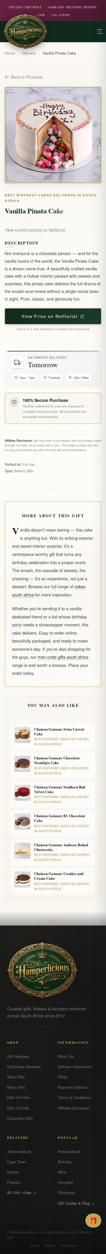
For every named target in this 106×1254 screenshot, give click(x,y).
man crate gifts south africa (63, 657)
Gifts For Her (18, 1108)
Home (10, 53)
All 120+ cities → (22, 1192)
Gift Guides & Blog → (76, 1203)
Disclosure (69, 1245)
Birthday (65, 1161)
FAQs (62, 1077)
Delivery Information (75, 1066)
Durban (13, 1172)
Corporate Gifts (20, 1118)
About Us (66, 1056)
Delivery (29, 53)
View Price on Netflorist (49, 316)
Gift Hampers (18, 1056)
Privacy (49, 1245)
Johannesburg (19, 1151)
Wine (62, 1172)
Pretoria (13, 1182)
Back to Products (27, 77)
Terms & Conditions (74, 1097)
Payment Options (72, 1087)
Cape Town (16, 1161)
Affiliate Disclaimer (74, 1108)
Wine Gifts (16, 1077)
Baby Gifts (16, 1087)
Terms (34, 1245)
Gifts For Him (18, 1097)
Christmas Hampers (24, 1066)
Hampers (65, 1182)
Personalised (69, 1151)
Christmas (66, 1192)
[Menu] (100, 31)
